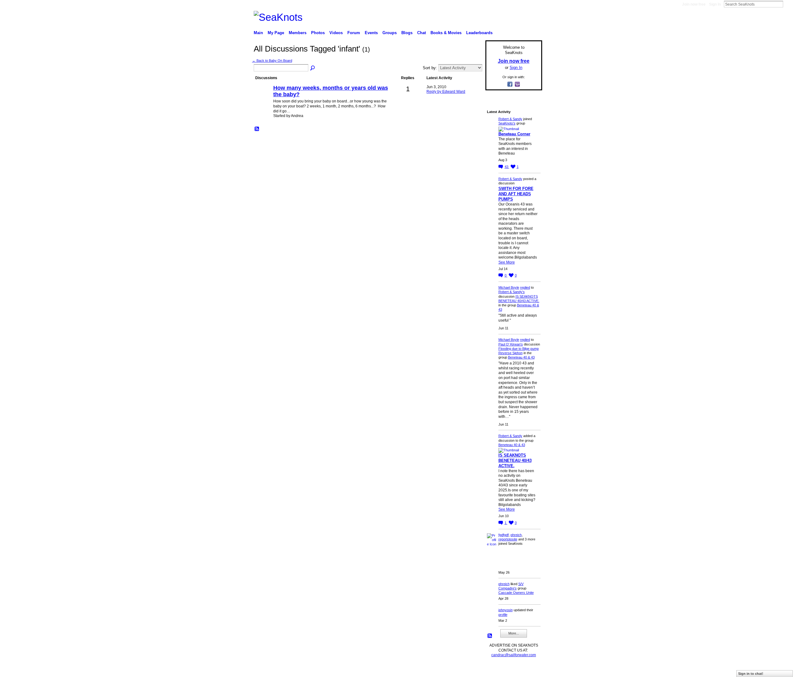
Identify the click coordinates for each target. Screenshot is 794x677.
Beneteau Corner (514, 134)
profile (502, 614)
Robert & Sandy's (511, 292)
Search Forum (313, 68)
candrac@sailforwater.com (513, 655)
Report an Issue (496, 670)
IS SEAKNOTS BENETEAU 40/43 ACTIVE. (515, 460)
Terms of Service (528, 670)
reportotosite (507, 539)
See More (506, 262)
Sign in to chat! (750, 673)
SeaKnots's (506, 123)
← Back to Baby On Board (272, 60)
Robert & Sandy (510, 119)
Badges (471, 670)
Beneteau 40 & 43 (521, 357)
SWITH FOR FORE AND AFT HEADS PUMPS (515, 193)
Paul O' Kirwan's (510, 344)
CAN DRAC (297, 670)
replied (525, 287)
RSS (257, 129)
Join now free (694, 4)
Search (788, 4)
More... (513, 633)
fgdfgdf (503, 535)
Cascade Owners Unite (516, 592)
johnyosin (505, 610)
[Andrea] (262, 98)
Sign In (715, 4)
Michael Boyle (508, 287)
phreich (516, 535)
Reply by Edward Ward (445, 91)
